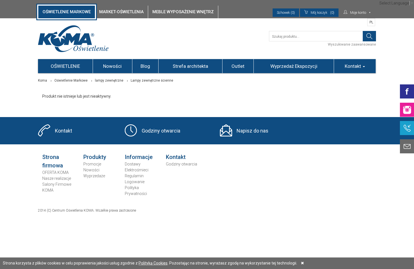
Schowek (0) (286, 13)
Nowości (112, 66)
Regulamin (134, 176)
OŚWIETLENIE (65, 66)
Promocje (92, 164)
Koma (42, 80)
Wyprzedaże (94, 176)
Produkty (94, 157)
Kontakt (353, 66)
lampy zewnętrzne (109, 80)
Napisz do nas (252, 131)
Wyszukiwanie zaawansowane (352, 44)
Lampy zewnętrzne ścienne (152, 80)
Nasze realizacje (56, 178)
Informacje (139, 157)
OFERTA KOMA (55, 172)
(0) (322, 13)
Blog (145, 66)
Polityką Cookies (153, 263)
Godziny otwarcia (161, 131)
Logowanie (134, 182)
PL (371, 22)
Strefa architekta (190, 66)
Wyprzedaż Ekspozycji (293, 66)
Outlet (238, 66)
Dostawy (133, 164)
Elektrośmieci (136, 170)
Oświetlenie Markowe (71, 80)
